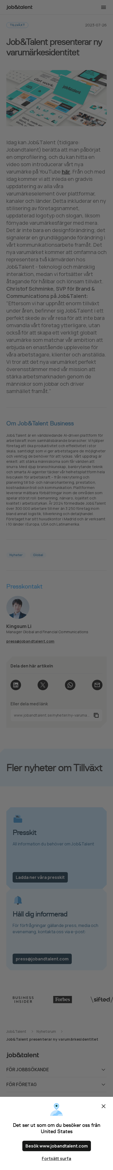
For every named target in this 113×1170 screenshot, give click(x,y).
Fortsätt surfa (56, 1158)
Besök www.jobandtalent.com (56, 1146)
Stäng (103, 1106)
